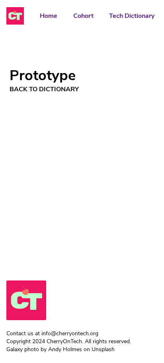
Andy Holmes (65, 349)
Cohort (83, 16)
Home (48, 16)
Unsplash (103, 349)
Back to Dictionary (44, 89)
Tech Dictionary (131, 16)
